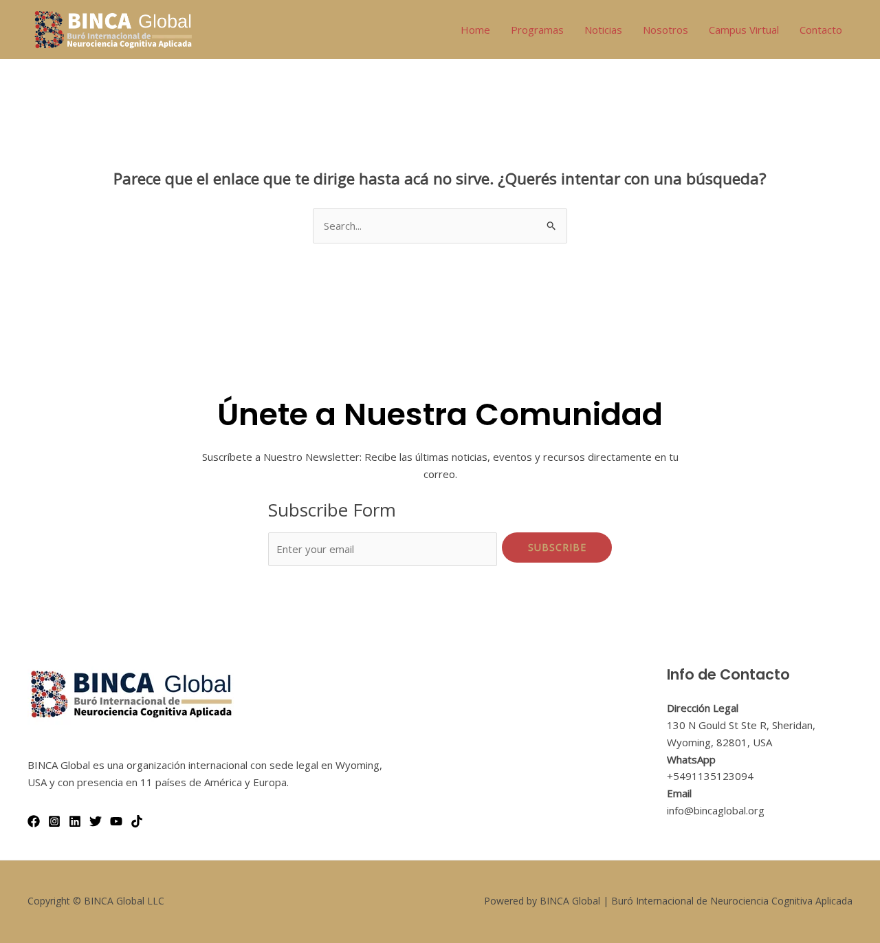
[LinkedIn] (75, 821)
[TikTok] (137, 821)
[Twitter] (95, 821)
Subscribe (557, 547)
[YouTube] (116, 821)
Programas (537, 29)
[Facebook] (34, 821)
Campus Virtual (744, 29)
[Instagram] (54, 821)
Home (475, 29)
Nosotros (665, 29)
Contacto (821, 29)
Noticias (603, 29)
